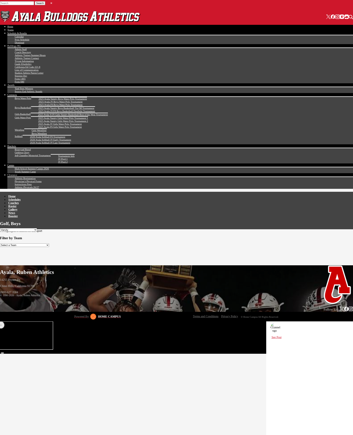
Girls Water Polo (23, 117)
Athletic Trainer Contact (27, 58)
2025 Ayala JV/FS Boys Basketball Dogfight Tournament (66, 111)
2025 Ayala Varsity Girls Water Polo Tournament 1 (63, 118)
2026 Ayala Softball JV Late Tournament (50, 142)
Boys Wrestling (39, 133)
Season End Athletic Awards (28, 91)
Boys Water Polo (23, 98)
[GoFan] (344, 17)
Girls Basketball (23, 114)
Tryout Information (24, 61)
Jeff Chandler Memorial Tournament (33, 155)
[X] (328, 17)
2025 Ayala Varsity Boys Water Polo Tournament (63, 98)
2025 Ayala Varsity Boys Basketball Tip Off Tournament (66, 108)
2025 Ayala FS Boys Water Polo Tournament (61, 104)
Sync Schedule (22, 39)
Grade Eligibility (23, 64)
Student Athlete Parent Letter (29, 73)
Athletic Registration (25, 178)
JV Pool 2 (63, 162)
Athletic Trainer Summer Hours (30, 55)
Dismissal (19, 42)
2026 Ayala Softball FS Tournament (47, 137)
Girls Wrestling (39, 130)
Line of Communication (27, 70)
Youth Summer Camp (25, 171)
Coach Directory (23, 52)
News (11, 212)
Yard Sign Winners (24, 88)
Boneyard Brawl (23, 149)
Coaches (13, 202)
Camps (10, 165)
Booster (13, 216)
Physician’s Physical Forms (28, 181)
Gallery (12, 209)
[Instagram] (337, 17)
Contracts (12, 94)
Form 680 (19, 81)
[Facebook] (333, 17)
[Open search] (351, 17)
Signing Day (21, 75)
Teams (10, 29)
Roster (12, 206)
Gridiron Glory (22, 152)
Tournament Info (66, 156)
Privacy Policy (229, 316)
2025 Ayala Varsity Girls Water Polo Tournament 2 (63, 121)
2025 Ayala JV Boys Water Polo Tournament (61, 101)
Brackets (11, 146)
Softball (19, 136)
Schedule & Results (17, 33)
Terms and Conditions (205, 316)
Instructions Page (23, 184)
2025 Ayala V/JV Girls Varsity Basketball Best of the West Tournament (73, 114)
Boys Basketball (23, 107)
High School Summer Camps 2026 (32, 168)
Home (10, 26)
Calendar (19, 36)
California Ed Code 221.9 (27, 67)
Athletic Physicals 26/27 (27, 187)
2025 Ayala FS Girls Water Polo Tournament (60, 127)
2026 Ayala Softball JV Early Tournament (50, 139)
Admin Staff (21, 49)
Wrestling (19, 130)
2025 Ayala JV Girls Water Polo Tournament (60, 124)
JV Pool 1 (63, 159)
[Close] (273, 327)
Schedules (14, 199)
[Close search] (51, 2)
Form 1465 (20, 78)
